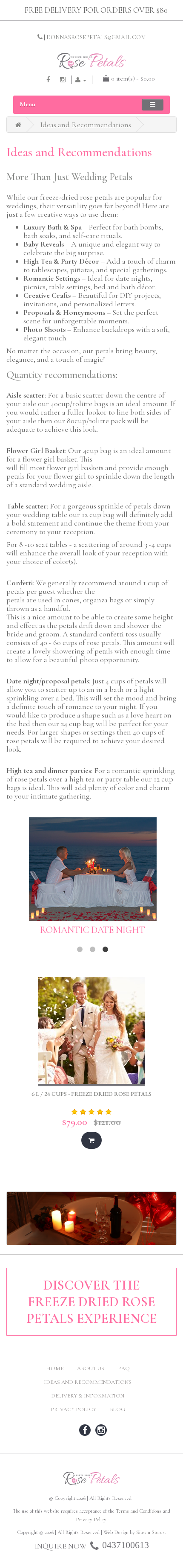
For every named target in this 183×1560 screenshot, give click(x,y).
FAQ (124, 1368)
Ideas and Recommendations (85, 124)
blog (117, 1409)
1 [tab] (80, 949)
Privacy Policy (73, 1409)
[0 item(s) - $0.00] (103, 78)
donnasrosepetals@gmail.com (96, 37)
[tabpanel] (92, 880)
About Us (90, 1368)
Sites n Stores (150, 1532)
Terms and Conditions (138, 1511)
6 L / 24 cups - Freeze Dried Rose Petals (91, 1094)
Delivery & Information (87, 1395)
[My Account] (80, 79)
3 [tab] (105, 949)
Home (54, 1368)
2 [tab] (93, 949)
